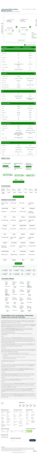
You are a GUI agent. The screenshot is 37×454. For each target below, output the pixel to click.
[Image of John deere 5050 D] (7, 170)
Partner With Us (8, 431)
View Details (17, 166)
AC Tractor (28, 420)
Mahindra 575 (15, 425)
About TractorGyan (3, 431)
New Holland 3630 (15, 415)
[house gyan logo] (5, 441)
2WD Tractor (27, 415)
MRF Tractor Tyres (3, 412)
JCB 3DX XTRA (8, 422)
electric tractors (10, 325)
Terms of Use (26, 431)
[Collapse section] (34, 50)
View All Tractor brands (18, 196)
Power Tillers (8, 416)
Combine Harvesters (8, 419)
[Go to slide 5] (20, 179)
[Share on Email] (2, 32)
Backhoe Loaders (2, 422)
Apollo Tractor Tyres (2, 418)
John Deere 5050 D (21, 426)
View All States (18, 263)
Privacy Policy (22, 431)
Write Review (32, 418)
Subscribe (32, 440)
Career (19, 431)
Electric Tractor (27, 424)
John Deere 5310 (16, 422)
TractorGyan (30, 388)
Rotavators (3, 415)
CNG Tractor (27, 418)
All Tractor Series (33, 415)
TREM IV (32, 412)
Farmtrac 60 (15, 419)
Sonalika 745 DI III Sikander (20, 422)
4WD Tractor (27, 412)
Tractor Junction (11, 431)
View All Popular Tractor (19, 181)
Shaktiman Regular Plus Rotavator (3, 425)
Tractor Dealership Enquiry (33, 421)
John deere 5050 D (7, 163)
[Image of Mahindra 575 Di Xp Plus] (18, 170)
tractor (19, 321)
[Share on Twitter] (2, 29)
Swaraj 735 (21, 418)
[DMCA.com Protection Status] (29, 431)
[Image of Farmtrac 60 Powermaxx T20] (30, 170)
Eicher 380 (21, 412)
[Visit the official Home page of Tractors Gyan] (7, 403)
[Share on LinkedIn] (2, 27)
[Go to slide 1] (15, 179)
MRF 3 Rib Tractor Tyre (8, 413)
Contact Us (15, 431)
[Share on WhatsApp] (2, 31)
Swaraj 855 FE (16, 412)
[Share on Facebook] (2, 25)
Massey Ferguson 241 (20, 415)
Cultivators (8, 424)
